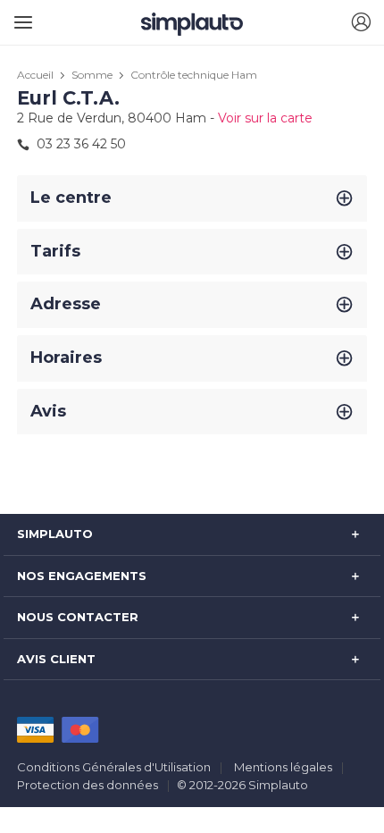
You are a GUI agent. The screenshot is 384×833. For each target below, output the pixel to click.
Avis (48, 411)
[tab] (191, 198)
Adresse (65, 304)
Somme (92, 74)
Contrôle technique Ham (193, 74)
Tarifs (55, 251)
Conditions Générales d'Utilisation (114, 767)
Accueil (35, 74)
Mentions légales (283, 767)
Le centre (71, 197)
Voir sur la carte (265, 118)
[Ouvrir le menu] (20, 15)
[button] (361, 23)
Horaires (66, 357)
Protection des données (87, 785)
